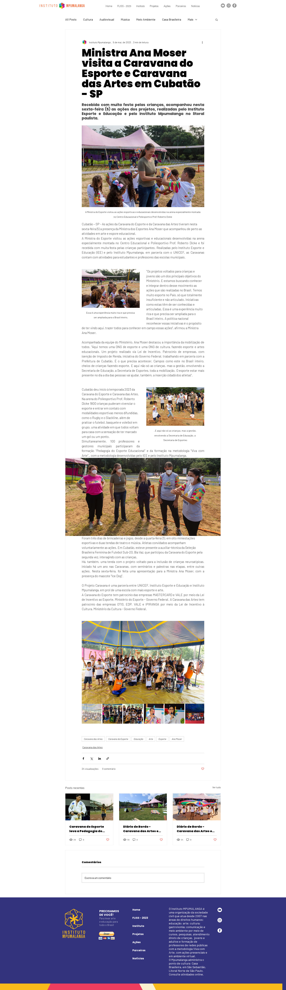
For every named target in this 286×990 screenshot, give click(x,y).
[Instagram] (229, 5)
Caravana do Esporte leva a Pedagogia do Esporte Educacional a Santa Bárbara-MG (87, 829)
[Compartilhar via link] (107, 758)
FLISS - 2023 (140, 918)
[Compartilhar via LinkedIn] (99, 758)
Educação (138, 739)
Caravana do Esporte (118, 739)
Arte (151, 739)
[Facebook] (234, 5)
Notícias (138, 958)
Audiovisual (106, 19)
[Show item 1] (92, 714)
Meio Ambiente (145, 19)
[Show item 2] (112, 714)
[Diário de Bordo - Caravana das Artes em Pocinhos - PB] (197, 807)
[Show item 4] (154, 714)
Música (125, 19)
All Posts (70, 19)
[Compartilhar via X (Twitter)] (91, 758)
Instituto (138, 926)
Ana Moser (177, 739)
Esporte (162, 739)
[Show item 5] (174, 714)
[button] (216, 19)
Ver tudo (216, 787)
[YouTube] (223, 5)
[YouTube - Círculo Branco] (219, 910)
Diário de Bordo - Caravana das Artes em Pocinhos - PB (196, 829)
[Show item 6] (195, 714)
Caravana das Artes (93, 739)
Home (136, 909)
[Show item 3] (133, 714)
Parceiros (138, 950)
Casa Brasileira (171, 19)
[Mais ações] (202, 42)
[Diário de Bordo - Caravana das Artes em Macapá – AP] (143, 807)
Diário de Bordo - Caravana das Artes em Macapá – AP (142, 829)
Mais (190, 19)
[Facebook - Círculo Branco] (219, 930)
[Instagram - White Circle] (219, 920)
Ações (136, 942)
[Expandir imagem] (143, 662)
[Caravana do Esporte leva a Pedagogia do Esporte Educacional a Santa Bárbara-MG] (89, 807)
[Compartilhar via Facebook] (83, 758)
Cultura (88, 19)
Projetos (138, 934)
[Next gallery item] (200, 662)
